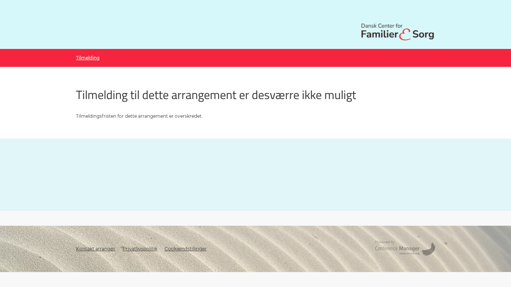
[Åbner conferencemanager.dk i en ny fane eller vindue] (405, 249)
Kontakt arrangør (95, 248)
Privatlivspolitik (140, 248)
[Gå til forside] (397, 31)
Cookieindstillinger (185, 248)
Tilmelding (88, 58)
